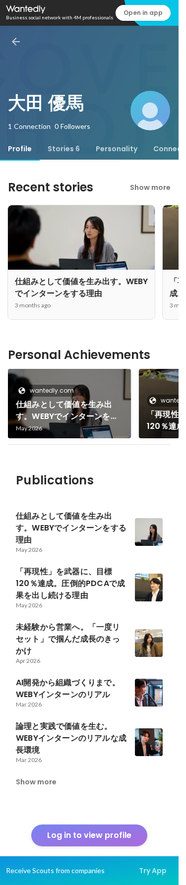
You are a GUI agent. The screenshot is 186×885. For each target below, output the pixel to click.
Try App (153, 871)
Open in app (143, 12)
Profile (20, 149)
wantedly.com (52, 390)
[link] (69, 403)
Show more (150, 187)
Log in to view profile (89, 835)
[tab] (20, 149)
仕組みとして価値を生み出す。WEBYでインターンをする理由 (67, 410)
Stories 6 (64, 149)
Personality (116, 149)
